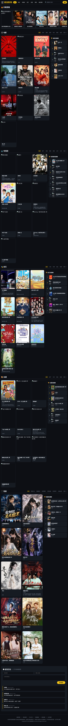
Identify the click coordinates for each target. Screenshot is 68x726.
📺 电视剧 (4, 151)
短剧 (36, 2)
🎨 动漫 (4, 377)
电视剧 (23, 2)
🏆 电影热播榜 (55, 38)
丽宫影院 (6, 2)
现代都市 (54, 491)
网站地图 (25, 717)
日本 (61, 151)
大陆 (50, 266)
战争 (61, 32)
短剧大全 (33, 491)
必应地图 (49, 717)
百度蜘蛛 (37, 717)
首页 (15, 2)
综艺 (28, 2)
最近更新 (40, 2)
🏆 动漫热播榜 (52, 383)
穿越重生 (38, 491)
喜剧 (47, 32)
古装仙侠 (60, 491)
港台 (57, 266)
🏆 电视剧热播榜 (53, 156)
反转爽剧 (44, 491)
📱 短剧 (4, 491)
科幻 (54, 32)
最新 (40, 32)
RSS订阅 (31, 717)
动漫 (32, 2)
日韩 (54, 266)
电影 (19, 2)
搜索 (65, 2)
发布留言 (61, 682)
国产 (43, 151)
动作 (43, 32)
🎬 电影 (4, 32)
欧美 (54, 151)
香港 (47, 151)
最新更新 (18, 717)
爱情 (50, 32)
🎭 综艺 (4, 267)
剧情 (57, 32)
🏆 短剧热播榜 (48, 497)
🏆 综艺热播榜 (50, 272)
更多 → (65, 32)
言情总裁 (49, 491)
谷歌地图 (43, 717)
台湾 (57, 151)
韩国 (50, 151)
